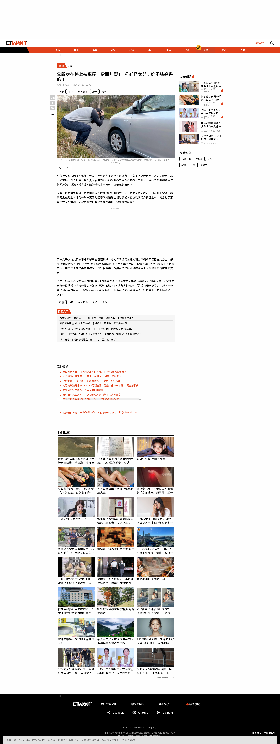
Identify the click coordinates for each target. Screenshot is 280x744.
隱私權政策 (67, 740)
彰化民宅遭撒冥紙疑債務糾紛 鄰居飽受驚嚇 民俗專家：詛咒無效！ (115, 521)
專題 (242, 50)
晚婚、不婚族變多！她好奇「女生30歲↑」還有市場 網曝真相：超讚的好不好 (101, 334)
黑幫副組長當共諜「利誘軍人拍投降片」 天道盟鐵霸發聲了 (95, 371)
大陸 (104, 91)
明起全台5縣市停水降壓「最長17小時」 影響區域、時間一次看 (154, 671)
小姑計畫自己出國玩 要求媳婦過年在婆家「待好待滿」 (93, 380)
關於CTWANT (108, 704)
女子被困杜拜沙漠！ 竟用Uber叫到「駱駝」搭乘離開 (92, 376)
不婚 (61, 91)
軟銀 (183, 165)
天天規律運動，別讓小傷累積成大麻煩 (115, 490)
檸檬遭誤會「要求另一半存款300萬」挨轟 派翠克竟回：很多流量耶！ (97, 318)
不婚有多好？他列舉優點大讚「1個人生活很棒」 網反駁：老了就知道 (96, 328)
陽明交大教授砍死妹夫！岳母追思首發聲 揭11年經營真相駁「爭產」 (76, 671)
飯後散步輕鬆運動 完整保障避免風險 (115, 611)
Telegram (167, 712)
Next (52, 114)
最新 (57, 50)
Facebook (118, 712)
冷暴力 (203, 165)
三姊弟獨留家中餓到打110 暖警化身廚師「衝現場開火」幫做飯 (76, 581)
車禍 (70, 91)
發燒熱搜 (194, 704)
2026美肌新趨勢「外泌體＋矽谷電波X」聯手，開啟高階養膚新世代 (155, 641)
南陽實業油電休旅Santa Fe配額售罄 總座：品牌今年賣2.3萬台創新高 (101, 385)
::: (41, 50)
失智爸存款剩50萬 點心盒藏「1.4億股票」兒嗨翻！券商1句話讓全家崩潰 (76, 490)
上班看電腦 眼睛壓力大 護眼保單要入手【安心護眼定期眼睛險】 (155, 521)
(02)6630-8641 (89, 412)
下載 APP (258, 43)
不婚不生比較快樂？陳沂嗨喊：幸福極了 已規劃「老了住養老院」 (95, 323)
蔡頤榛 (199, 158)
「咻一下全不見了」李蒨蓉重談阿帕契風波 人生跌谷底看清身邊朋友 (115, 671)
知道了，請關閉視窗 (265, 733)
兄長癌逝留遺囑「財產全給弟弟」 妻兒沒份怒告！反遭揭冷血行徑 (115, 460)
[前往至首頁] (16, 43)
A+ (60, 167)
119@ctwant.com (128, 412)
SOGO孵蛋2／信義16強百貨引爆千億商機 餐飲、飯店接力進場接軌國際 (155, 551)
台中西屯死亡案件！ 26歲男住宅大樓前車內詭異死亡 (92, 394)
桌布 (209, 158)
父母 (94, 91)
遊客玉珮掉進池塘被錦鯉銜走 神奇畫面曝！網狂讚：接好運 (76, 460)
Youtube (143, 712)
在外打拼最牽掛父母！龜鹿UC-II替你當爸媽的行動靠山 (92, 399)
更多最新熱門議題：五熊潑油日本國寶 (83, 390)
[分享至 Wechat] (52, 108)
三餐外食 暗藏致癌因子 (72, 519)
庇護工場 (186, 158)
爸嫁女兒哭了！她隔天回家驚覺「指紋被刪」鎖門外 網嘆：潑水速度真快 (155, 490)
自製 (193, 165)
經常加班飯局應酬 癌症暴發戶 (115, 549)
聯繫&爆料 (137, 704)
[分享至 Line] (52, 97)
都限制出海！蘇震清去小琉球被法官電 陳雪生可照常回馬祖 (115, 581)
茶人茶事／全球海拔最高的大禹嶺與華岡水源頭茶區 (115, 641)
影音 (224, 50)
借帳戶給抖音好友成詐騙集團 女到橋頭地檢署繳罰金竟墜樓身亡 (76, 611)
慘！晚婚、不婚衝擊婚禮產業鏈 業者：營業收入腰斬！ (89, 339)
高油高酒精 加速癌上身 (151, 579)
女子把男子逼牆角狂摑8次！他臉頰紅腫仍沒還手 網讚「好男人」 (154, 611)
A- (68, 167)
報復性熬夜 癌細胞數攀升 (152, 459)
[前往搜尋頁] (272, 43)
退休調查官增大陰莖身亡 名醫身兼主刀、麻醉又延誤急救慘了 (76, 551)
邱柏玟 (66, 84)
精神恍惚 (82, 91)
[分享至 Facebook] (52, 103)
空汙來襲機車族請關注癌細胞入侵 (76, 641)
